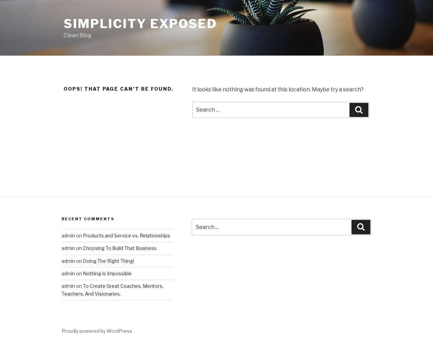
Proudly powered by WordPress (97, 331)
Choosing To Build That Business (120, 248)
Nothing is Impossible (107, 273)
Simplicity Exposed (140, 23)
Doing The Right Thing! (108, 261)
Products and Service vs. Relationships (126, 235)
